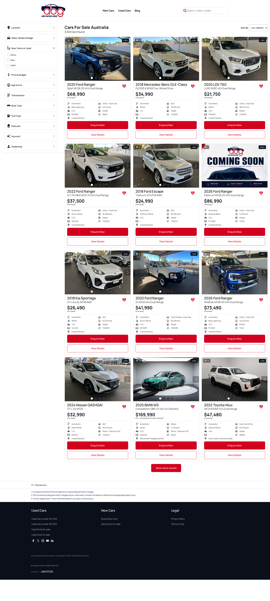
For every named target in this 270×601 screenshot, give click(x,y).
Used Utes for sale (40, 534)
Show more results (166, 468)
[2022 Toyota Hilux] (234, 379)
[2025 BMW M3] (166, 379)
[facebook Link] (33, 541)
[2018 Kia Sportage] (98, 272)
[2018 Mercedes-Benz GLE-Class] (166, 59)
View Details (98, 134)
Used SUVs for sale (40, 529)
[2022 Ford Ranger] (98, 166)
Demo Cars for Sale (110, 523)
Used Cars (124, 10)
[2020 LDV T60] (234, 59)
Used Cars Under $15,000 (44, 523)
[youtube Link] (47, 541)
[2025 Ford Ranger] (98, 59)
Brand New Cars (109, 518)
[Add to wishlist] (124, 86)
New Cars (108, 10)
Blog (137, 10)
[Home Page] (53, 10)
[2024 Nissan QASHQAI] (98, 379)
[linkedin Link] (52, 541)
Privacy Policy (178, 518)
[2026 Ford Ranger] (234, 166)
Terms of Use (177, 523)
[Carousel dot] (92, 78)
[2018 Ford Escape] (166, 166)
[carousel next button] (127, 59)
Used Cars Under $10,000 (44, 518)
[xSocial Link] (38, 541)
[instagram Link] (43, 541)
